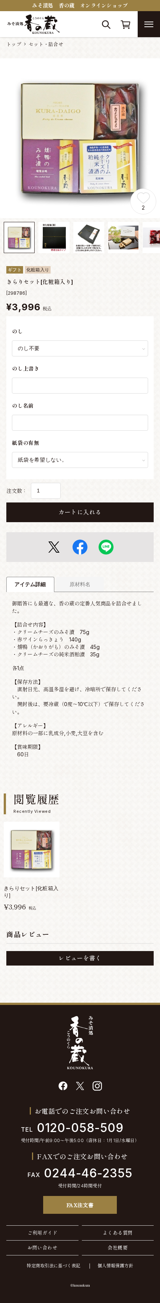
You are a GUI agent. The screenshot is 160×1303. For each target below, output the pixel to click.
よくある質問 (117, 1233)
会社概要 (118, 1248)
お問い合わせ (42, 1248)
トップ (13, 44)
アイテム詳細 (30, 584)
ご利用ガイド (42, 1233)
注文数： (16, 491)
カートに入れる (79, 512)
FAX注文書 (80, 1205)
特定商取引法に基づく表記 (53, 1265)
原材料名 (80, 584)
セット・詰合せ (46, 44)
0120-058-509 (72, 1128)
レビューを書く (79, 958)
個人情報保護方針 (115, 1265)
